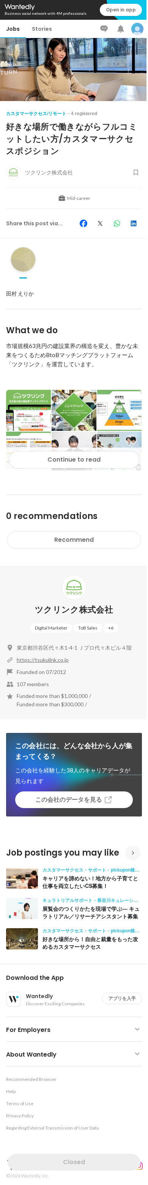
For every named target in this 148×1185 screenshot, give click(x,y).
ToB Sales (88, 628)
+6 (110, 628)
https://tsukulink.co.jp (43, 660)
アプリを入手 (122, 998)
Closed (74, 1162)
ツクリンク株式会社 (74, 609)
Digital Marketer (51, 628)
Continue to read (74, 459)
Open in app (121, 9)
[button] (77, 978)
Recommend (74, 539)
